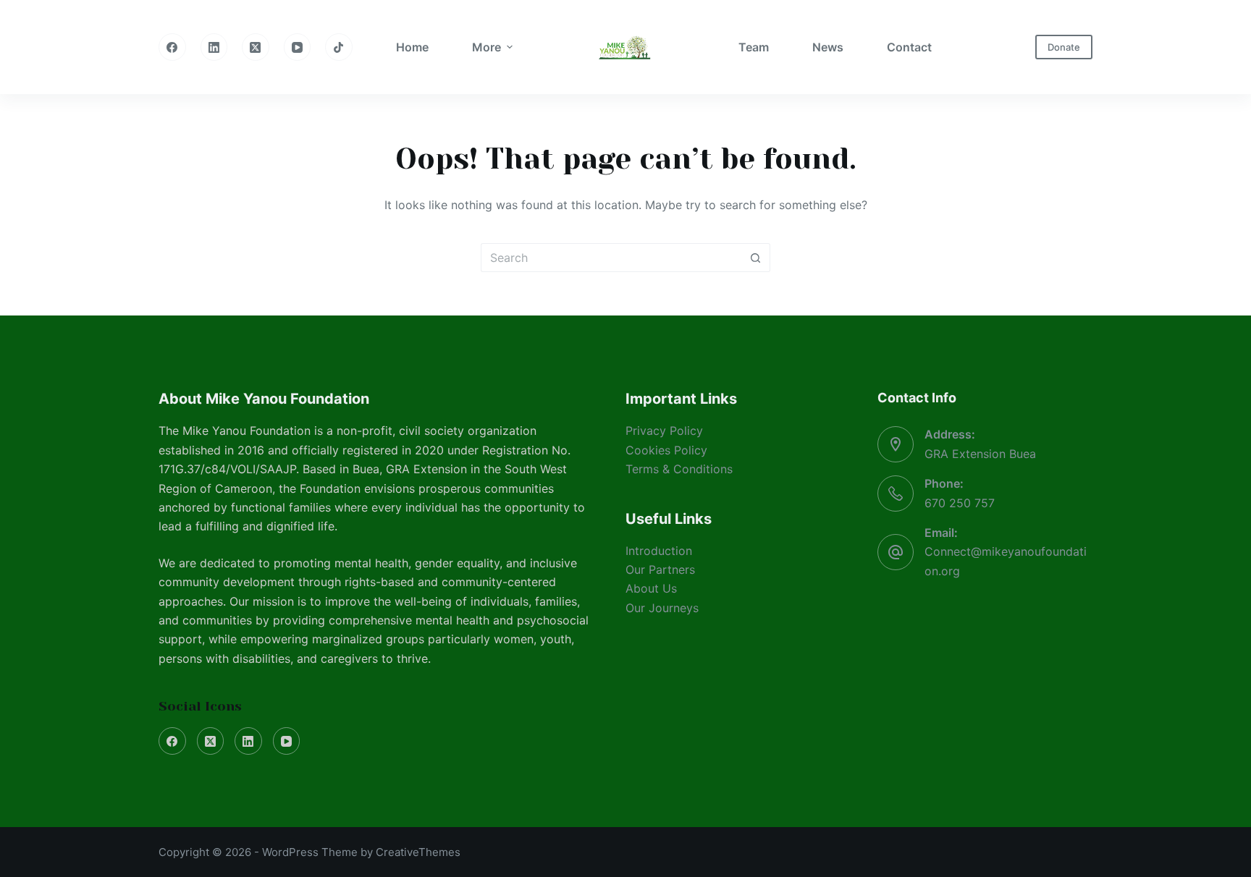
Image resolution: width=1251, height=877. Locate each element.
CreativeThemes (418, 852)
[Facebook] (172, 47)
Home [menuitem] (412, 47)
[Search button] (755, 257)
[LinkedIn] (214, 47)
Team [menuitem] (753, 47)
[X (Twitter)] (255, 47)
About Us (651, 588)
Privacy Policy (664, 430)
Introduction (659, 550)
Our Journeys (662, 608)
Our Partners (660, 569)
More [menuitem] (486, 47)
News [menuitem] (827, 47)
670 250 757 (959, 503)
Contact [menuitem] (909, 47)
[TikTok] (339, 47)
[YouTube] (297, 47)
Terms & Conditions (679, 469)
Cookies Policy (666, 450)
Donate (1064, 47)
